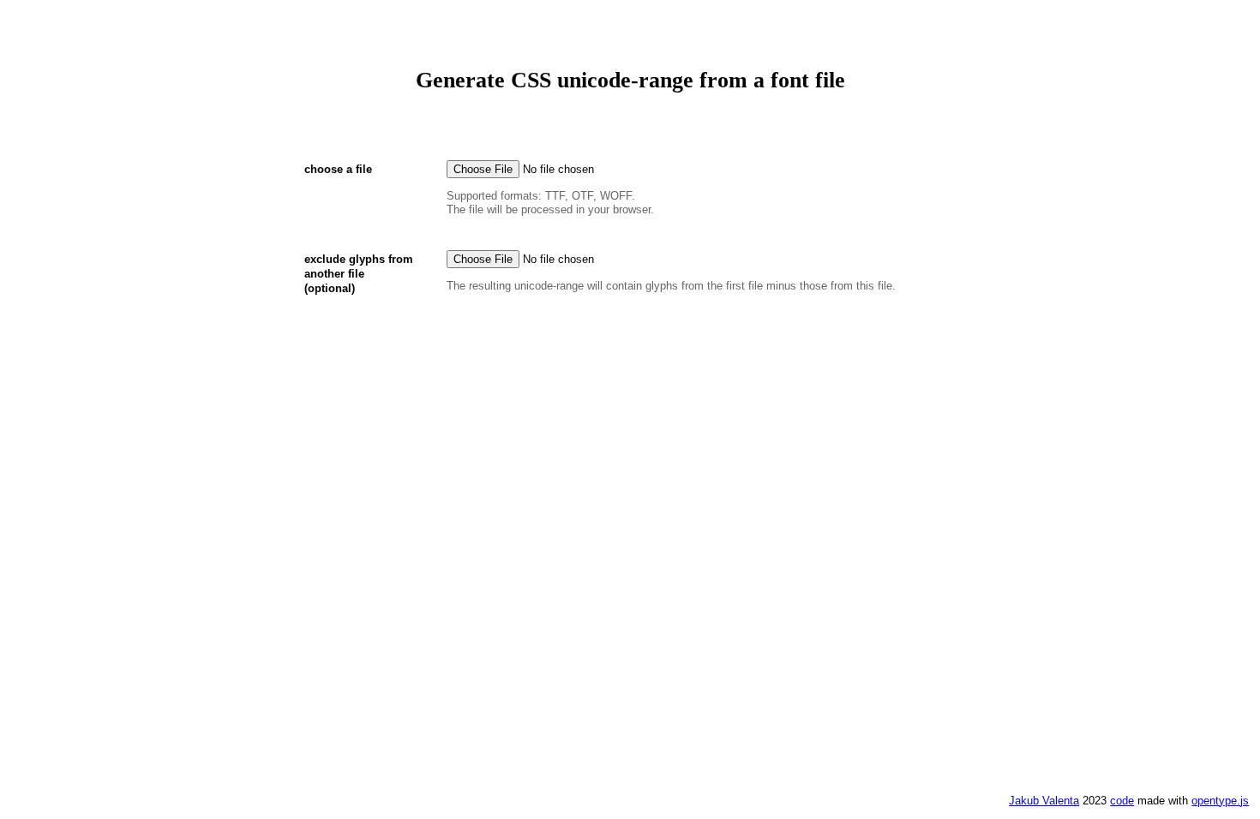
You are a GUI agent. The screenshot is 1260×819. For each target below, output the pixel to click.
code (1122, 800)
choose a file (338, 169)
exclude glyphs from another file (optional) (358, 273)
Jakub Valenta (1044, 800)
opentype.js (1220, 800)
